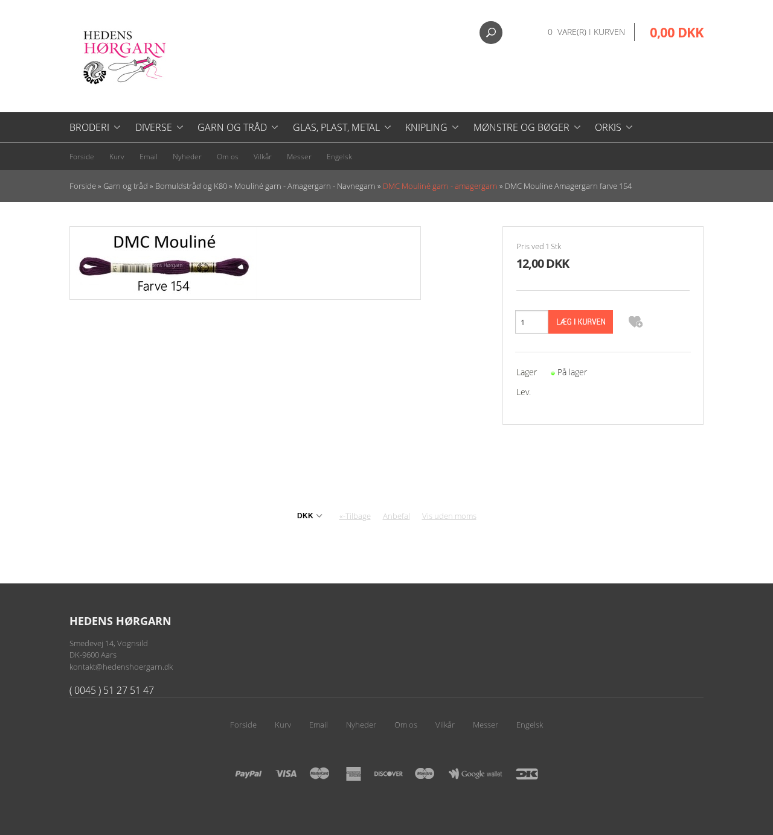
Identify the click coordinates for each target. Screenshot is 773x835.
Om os (228, 156)
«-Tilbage (355, 515)
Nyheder (187, 156)
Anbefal (396, 515)
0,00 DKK (677, 32)
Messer (299, 156)
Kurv (116, 156)
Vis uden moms (449, 515)
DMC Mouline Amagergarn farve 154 (568, 185)
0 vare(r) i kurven (586, 31)
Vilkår (263, 156)
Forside (81, 156)
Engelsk (339, 156)
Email (149, 156)
